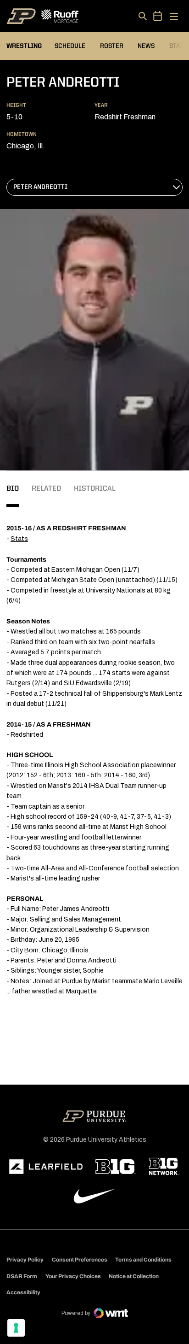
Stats (19, 538)
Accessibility (23, 1292)
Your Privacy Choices (73, 1276)
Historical (95, 489)
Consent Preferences (79, 1259)
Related (46, 489)
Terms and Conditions (143, 1259)
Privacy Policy (25, 1259)
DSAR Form (21, 1276)
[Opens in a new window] (46, 1166)
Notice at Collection (134, 1276)
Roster (111, 46)
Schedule (70, 46)
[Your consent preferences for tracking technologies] (16, 1328)
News (146, 46)
